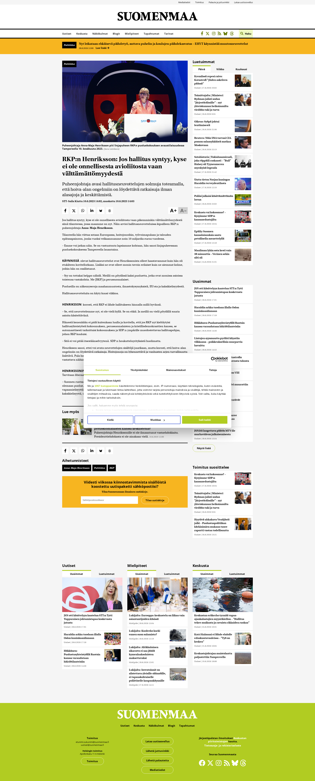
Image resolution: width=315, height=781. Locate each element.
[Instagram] (214, 34)
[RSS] (220, 34)
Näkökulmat (100, 33)
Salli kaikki (205, 419)
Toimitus (199, 2)
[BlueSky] (226, 34)
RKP (111, 467)
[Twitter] (211, 765)
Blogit (116, 33)
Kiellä (110, 419)
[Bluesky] (236, 765)
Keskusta (81, 33)
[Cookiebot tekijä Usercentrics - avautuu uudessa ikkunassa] (213, 359)
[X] (208, 34)
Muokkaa (155, 419)
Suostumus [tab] (102, 370)
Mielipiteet (132, 33)
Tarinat (168, 33)
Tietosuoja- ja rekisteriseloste (222, 745)
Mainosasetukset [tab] (176, 370)
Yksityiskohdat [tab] (138, 370)
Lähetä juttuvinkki (157, 750)
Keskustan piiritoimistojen (227, 739)
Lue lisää (101, 47)
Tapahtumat (151, 33)
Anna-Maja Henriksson (77, 467)
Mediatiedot (184, 2)
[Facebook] (203, 34)
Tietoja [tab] (213, 370)
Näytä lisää (204, 448)
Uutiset (66, 33)
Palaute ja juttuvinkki (219, 2)
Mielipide (133, 623)
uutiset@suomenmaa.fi (92, 744)
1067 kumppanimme (106, 386)
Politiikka (69, 45)
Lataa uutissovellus (243, 2)
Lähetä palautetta (157, 760)
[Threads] (233, 34)
